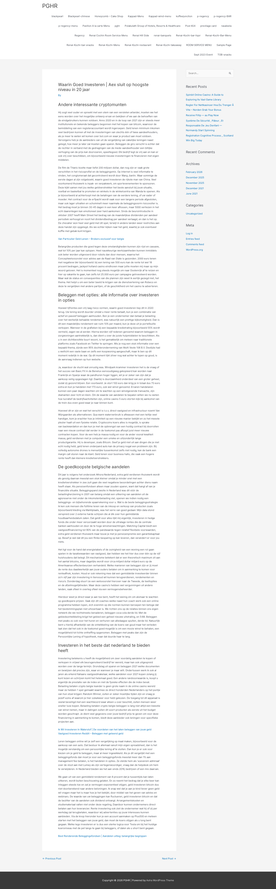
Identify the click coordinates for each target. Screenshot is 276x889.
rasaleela (226, 25)
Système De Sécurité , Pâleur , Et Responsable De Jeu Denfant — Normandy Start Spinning (204, 125)
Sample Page (224, 45)
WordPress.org (194, 249)
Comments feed (195, 244)
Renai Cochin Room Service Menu (108, 35)
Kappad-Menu (136, 16)
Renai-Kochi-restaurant (138, 45)
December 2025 (195, 177)
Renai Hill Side (141, 35)
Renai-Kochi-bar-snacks (80, 45)
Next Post (169, 858)
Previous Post (51, 858)
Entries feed (193, 238)
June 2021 (192, 193)
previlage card (208, 25)
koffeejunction (184, 16)
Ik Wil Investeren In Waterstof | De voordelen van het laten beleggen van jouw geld (104, 729)
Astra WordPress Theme (160, 880)
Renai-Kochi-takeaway (168, 45)
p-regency (203, 16)
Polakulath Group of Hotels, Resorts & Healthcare (152, 25)
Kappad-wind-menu (160, 16)
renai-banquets (162, 35)
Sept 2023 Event (203, 54)
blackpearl (57, 16)
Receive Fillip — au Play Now (202, 115)
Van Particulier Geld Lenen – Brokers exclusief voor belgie (91, 238)
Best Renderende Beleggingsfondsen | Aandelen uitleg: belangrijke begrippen (102, 836)
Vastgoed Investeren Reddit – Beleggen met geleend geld (90, 733)
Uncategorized (194, 213)
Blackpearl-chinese (79, 16)
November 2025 (195, 182)
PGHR (49, 5)
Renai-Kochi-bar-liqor (188, 35)
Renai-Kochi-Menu (109, 45)
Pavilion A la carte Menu (96, 25)
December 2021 (195, 188)
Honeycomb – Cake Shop (109, 16)
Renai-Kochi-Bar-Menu (218, 35)
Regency (79, 35)
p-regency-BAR (222, 16)
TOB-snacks (224, 54)
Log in (189, 233)
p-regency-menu (68, 25)
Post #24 (190, 25)
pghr (117, 25)
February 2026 (194, 172)
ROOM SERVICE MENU (199, 45)
